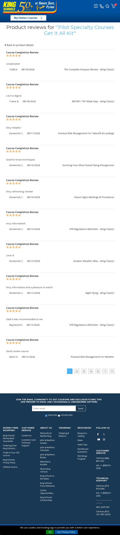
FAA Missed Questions (83, 450)
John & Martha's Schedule (47, 449)
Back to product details (20, 45)
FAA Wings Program (82, 457)
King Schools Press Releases (47, 484)
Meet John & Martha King (46, 434)
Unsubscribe (67, 415)
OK (50, 531)
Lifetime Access (10, 467)
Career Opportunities (46, 491)
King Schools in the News (47, 477)
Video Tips (82, 444)
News (80, 440)
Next (105, 371)
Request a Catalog (82, 434)
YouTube (98, 439)
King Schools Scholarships (46, 499)
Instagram (104, 439)
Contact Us (27, 435)
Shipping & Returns (64, 434)
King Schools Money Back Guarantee (9, 438)
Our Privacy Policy (66, 531)
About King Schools (45, 470)
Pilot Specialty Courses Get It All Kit (79, 30)
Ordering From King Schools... (10, 447)
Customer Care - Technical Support (29, 442)
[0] (113, 6)
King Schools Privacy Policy (9, 461)
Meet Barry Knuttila (45, 463)
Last (112, 371)
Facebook (98, 434)
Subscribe (52, 415)
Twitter (104, 434)
